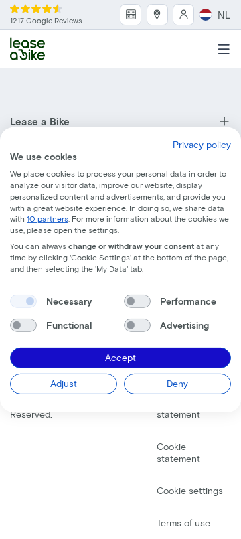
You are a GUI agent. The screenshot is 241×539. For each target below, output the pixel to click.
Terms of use (183, 522)
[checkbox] (23, 301)
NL (224, 15)
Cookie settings (190, 490)
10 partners (47, 218)
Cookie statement (178, 452)
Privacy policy (202, 143)
